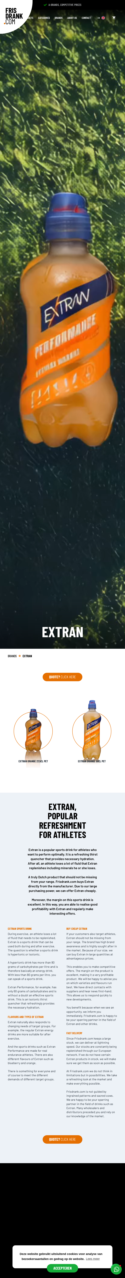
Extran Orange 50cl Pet (92, 761)
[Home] (13, 16)
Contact (86, 17)
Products (28, 17)
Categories (44, 17)
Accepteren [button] (62, 1268)
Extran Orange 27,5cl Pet (33, 761)
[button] (116, 1269)
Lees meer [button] (93, 1258)
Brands (58, 17)
